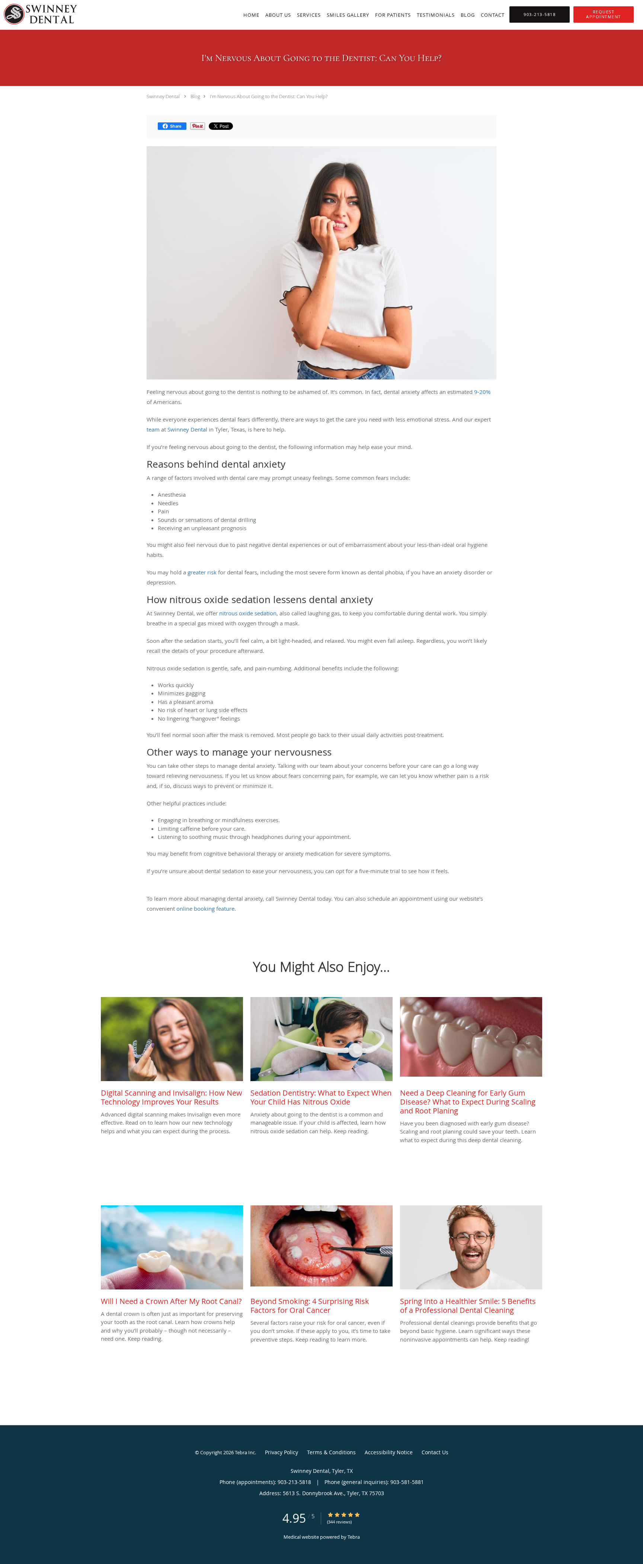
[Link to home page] (38, 14)
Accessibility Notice (389, 1452)
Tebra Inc (245, 1452)
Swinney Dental (163, 96)
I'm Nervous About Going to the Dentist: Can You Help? (268, 96)
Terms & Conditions (331, 1452)
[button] (603, 14)
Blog (195, 96)
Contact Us (435, 1452)
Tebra (354, 1536)
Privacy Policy (281, 1452)
